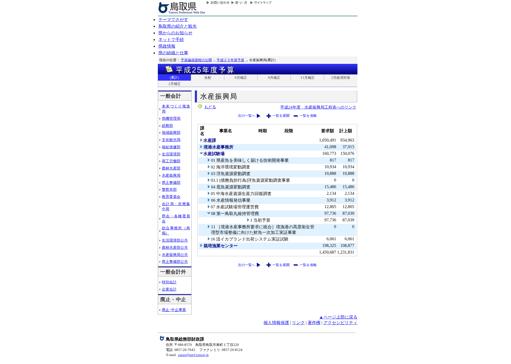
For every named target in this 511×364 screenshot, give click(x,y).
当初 (207, 78)
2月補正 (174, 84)
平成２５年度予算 (230, 60)
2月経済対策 (340, 78)
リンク (298, 322)
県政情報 (166, 46)
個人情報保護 (276, 322)
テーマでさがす (173, 19)
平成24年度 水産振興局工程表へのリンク (318, 107)
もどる (210, 107)
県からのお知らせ (175, 33)
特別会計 (169, 282)
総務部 (167, 125)
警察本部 (169, 189)
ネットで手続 (171, 39)
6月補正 (241, 78)
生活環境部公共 (175, 240)
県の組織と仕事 (173, 53)
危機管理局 (171, 118)
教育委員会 (171, 197)
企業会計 (169, 289)
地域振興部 (171, 132)
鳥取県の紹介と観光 (177, 26)
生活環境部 (171, 154)
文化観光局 (171, 140)
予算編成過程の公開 (196, 60)
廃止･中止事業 (174, 310)
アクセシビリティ (340, 322)
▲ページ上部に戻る (338, 317)
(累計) (174, 78)
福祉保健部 (171, 147)
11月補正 (307, 78)
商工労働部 (171, 161)
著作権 (314, 322)
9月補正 (274, 78)
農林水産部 (171, 168)
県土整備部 (171, 182)
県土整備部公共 (175, 261)
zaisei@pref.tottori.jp (193, 355)
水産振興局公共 (175, 255)
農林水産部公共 (175, 247)
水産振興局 (171, 175)
